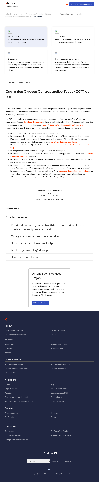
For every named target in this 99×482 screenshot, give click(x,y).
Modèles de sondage (59, 344)
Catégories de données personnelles (35, 236)
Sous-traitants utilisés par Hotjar (33, 243)
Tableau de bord (57, 348)
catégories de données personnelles (73, 171)
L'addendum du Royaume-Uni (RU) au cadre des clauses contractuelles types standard (48, 227)
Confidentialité (10, 417)
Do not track (67, 461)
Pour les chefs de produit (60, 364)
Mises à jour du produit (59, 389)
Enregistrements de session (15, 335)
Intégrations (9, 344)
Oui (44, 195)
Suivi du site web (57, 401)
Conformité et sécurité (59, 431)
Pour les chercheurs (58, 369)
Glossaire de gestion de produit (16, 397)
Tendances (9, 353)
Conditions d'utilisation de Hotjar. (64, 142)
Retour (53, 335)
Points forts (9, 348)
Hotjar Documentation (13, 14)
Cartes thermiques (58, 330)
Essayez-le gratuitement (81, 4)
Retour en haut (11, 208)
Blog (52, 385)
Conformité (37, 17)
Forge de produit (11, 389)
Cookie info (56, 461)
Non (57, 195)
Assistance (9, 393)
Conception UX (56, 397)
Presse (53, 417)
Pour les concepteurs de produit (17, 369)
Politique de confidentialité (61, 435)
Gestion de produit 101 (59, 393)
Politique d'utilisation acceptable (17, 440)
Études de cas (10, 373)
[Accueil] (11, 6)
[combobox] (76, 14)
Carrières (54, 413)
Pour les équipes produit (14, 364)
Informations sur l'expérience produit (19, 401)
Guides (7, 385)
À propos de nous (11, 413)
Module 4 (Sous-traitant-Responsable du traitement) (62, 125)
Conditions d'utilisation (33, 122)
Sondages (9, 339)
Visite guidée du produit (14, 330)
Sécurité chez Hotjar (24, 257)
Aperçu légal (9, 431)
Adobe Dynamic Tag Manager (30, 250)
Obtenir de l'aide (40, 302)
